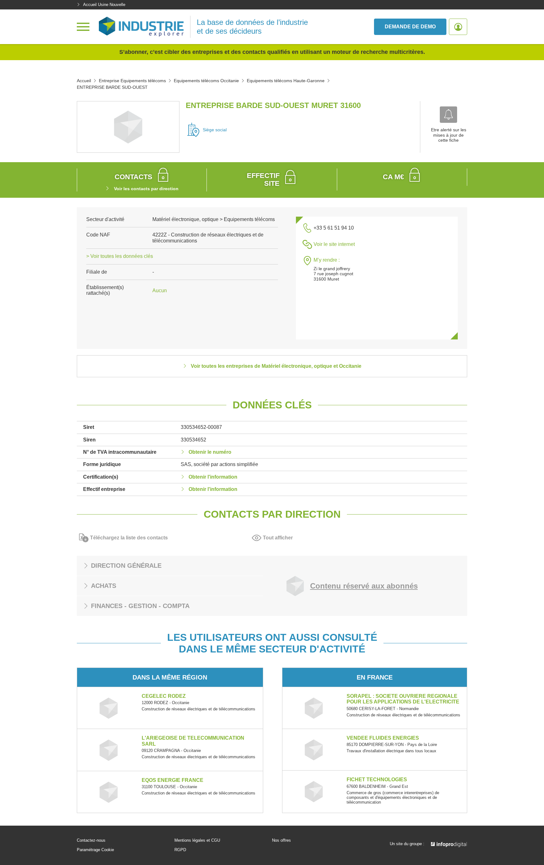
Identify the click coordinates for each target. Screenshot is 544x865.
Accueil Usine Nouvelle (104, 4)
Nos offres (281, 840)
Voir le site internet (334, 244)
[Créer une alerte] (448, 114)
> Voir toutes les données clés (119, 256)
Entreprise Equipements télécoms (132, 80)
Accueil (84, 80)
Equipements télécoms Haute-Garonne (286, 80)
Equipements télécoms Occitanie (206, 80)
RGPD (180, 850)
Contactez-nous (91, 840)
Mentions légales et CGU (197, 840)
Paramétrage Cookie (95, 850)
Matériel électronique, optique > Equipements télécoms (213, 219)
